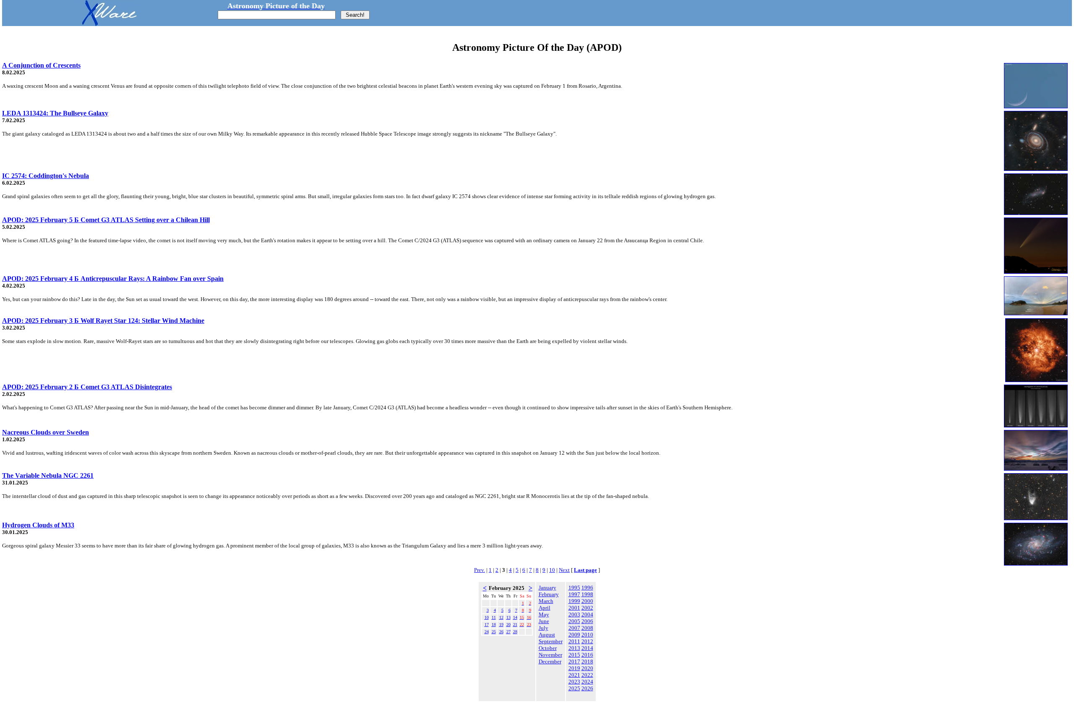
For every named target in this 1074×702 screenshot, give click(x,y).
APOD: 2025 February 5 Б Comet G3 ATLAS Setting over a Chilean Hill (106, 219)
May (544, 614)
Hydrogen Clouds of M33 (38, 525)
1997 (574, 594)
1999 (574, 601)
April (544, 608)
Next (564, 570)
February (549, 594)
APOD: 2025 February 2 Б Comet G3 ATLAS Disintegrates (87, 386)
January (547, 587)
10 (552, 570)
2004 (587, 614)
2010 (587, 634)
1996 (587, 587)
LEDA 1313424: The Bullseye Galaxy (55, 113)
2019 (574, 668)
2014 (587, 648)
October (548, 648)
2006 (587, 621)
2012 (587, 641)
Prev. (479, 570)
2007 (574, 628)
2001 (574, 608)
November (550, 655)
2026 (587, 688)
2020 (587, 668)
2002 (587, 608)
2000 (587, 601)
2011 (574, 641)
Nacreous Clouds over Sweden (45, 432)
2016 (587, 655)
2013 (574, 648)
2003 (574, 614)
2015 (574, 655)
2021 (574, 675)
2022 (587, 675)
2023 (574, 681)
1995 (574, 587)
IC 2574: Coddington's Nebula (45, 175)
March (546, 601)
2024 (587, 681)
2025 (574, 688)
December (550, 661)
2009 (574, 634)
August (547, 634)
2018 (587, 661)
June (544, 621)
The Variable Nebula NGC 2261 (48, 475)
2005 (574, 621)
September (551, 641)
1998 (587, 594)
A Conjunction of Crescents (41, 65)
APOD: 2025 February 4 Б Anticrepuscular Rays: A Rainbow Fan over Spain (113, 278)
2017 (574, 661)
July (543, 628)
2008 (587, 628)
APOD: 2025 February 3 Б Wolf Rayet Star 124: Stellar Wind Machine (103, 320)
